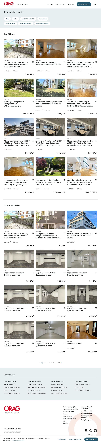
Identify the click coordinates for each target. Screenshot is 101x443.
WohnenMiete (10, 23)
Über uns (50, 4)
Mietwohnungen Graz (57, 384)
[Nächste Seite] (61, 363)
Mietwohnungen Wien (10, 384)
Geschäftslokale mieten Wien (12, 393)
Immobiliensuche (83, 4)
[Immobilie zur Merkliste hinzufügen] (33, 62)
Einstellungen (62, 439)
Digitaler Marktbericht (69, 419)
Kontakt (65, 423)
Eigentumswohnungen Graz (59, 387)
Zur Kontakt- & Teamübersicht (12, 432)
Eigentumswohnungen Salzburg (36, 387)
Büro (7, 19)
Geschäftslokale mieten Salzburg (37, 393)
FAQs (64, 421)
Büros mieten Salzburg (34, 390)
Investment (42, 19)
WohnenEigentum (25, 23)
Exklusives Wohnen (42, 23)
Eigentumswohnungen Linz (82, 384)
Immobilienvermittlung (87, 411)
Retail (15, 19)
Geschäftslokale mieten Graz (59, 393)
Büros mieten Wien (9, 390)
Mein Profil (95, 4)
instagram (95, 430)
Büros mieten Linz (80, 387)
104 (59, 363)
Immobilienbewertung (87, 413)
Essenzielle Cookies (75, 439)
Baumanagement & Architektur (86, 416)
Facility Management (87, 420)
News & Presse (67, 416)
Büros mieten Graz (56, 390)
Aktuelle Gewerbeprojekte (70, 409)
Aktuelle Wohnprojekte (69, 407)
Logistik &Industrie (28, 19)
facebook (90, 430)
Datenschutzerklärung (18, 440)
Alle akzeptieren (91, 439)
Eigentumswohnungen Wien (12, 387)
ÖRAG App (71, 4)
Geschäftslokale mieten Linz (83, 390)
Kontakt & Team (60, 4)
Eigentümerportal (22, 4)
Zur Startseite (9, 4)
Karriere (65, 414)
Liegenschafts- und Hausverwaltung (86, 407)
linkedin (86, 430)
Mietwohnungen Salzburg (35, 384)
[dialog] (50, 439)
